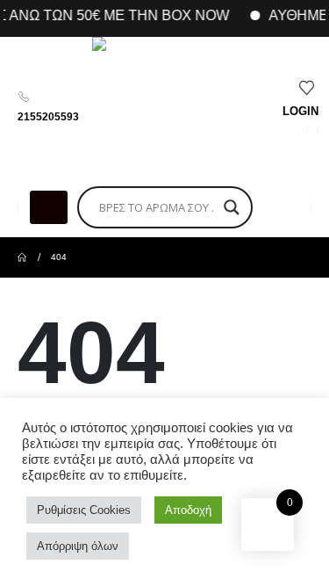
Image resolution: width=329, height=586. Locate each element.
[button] (49, 207)
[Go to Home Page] (22, 257)
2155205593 (48, 117)
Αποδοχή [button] (188, 510)
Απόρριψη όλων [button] (77, 546)
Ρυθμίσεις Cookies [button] (84, 510)
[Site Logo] (162, 107)
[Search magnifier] (231, 207)
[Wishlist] (307, 88)
